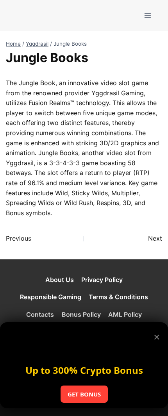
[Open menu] (147, 15)
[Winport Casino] (36, 15)
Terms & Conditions (118, 297)
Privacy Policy (102, 280)
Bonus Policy (81, 314)
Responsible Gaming (50, 297)
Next (155, 238)
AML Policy (125, 314)
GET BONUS (84, 394)
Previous (18, 238)
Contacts (40, 314)
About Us (59, 280)
